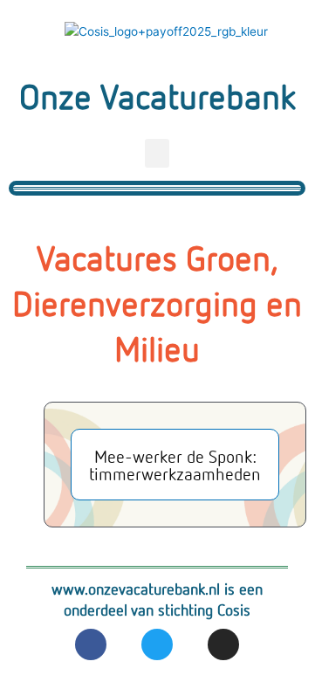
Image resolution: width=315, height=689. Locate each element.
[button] (157, 153)
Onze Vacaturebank (157, 95)
